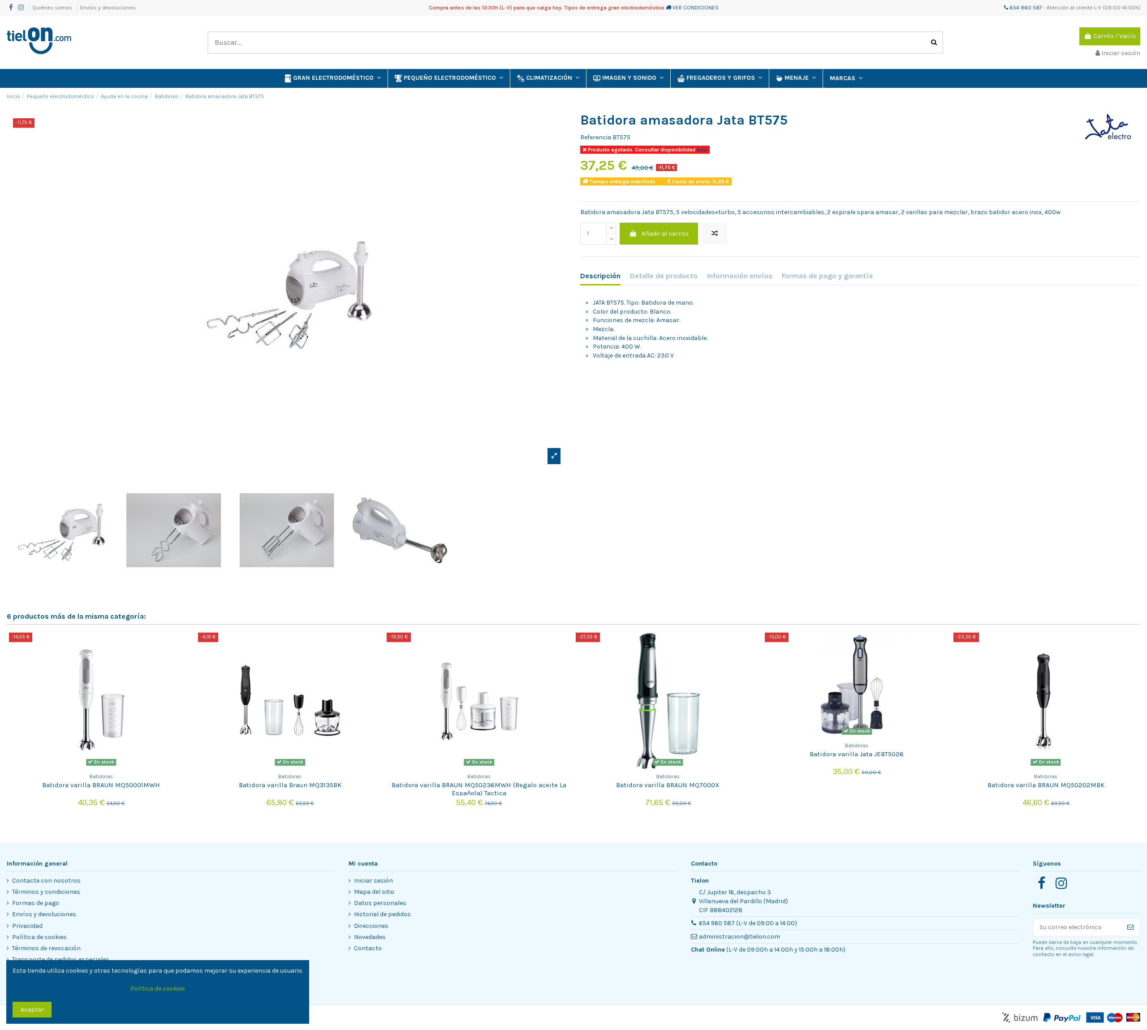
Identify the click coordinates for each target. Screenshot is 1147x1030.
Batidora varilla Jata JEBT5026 (857, 754)
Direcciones (371, 926)
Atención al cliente (1070, 7)
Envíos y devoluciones (108, 7)
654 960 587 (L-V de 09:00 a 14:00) (748, 923)
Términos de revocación (46, 948)
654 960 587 (1025, 7)
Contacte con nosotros (46, 880)
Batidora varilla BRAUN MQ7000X (668, 785)
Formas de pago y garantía (827, 276)
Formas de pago (35, 903)
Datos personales (380, 903)
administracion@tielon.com (739, 936)
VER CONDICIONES (696, 7)
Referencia (595, 137)
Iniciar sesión (373, 880)
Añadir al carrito (665, 233)
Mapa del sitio (374, 892)
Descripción (600, 276)
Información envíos (739, 276)
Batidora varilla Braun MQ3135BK (290, 785)
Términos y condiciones (46, 892)
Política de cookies (39, 937)
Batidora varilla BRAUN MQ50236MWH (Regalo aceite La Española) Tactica (479, 789)
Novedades (370, 937)
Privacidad (27, 926)
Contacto (368, 948)
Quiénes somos (52, 7)
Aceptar (32, 1009)
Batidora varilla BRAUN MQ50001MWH (101, 785)
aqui (701, 150)
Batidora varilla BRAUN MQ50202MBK (1045, 785)
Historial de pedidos (382, 914)
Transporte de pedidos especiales (60, 959)
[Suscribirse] (1130, 927)
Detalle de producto (664, 276)
